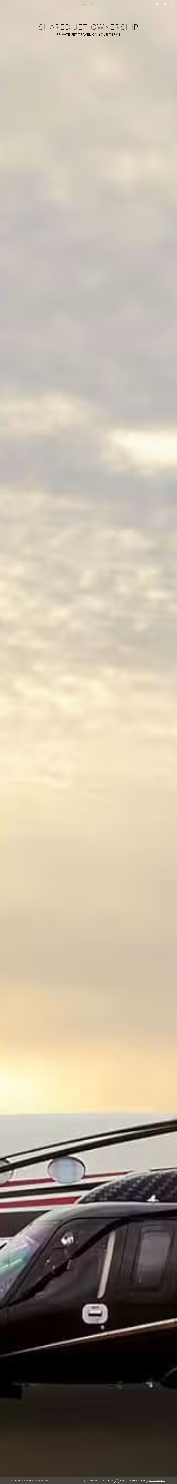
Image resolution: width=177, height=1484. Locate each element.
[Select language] (158, 4)
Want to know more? (132, 1480)
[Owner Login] (165, 4)
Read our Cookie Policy (157, 1481)
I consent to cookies (100, 1480)
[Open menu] (7, 4)
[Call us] (170, 4)
